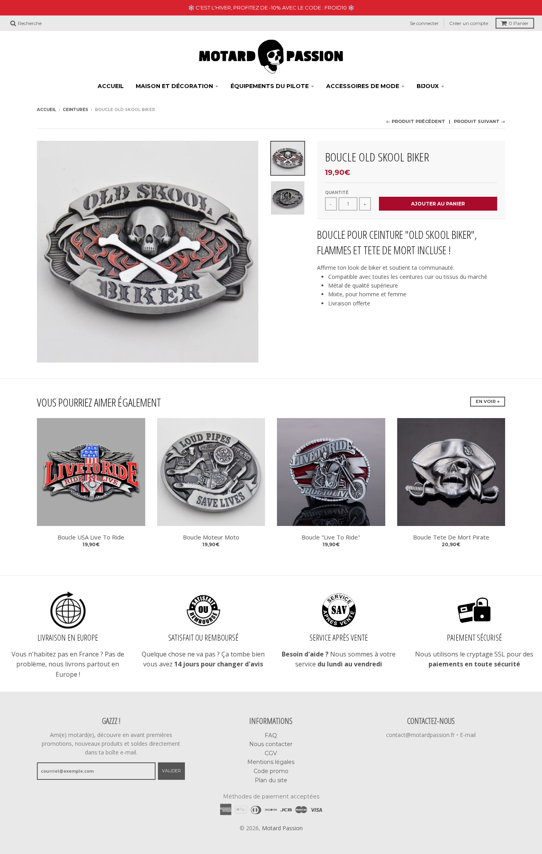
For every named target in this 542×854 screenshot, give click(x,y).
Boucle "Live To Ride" (331, 537)
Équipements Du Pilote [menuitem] (270, 86)
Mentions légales (270, 762)
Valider (171, 770)
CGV (271, 753)
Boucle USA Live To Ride (91, 537)
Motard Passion (282, 828)
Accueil (46, 109)
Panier (519, 23)
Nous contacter (270, 744)
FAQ (271, 735)
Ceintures (75, 109)
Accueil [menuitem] (111, 86)
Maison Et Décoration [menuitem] (174, 86)
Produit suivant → (479, 121)
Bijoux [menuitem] (428, 86)
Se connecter (424, 23)
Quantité (336, 192)
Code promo (271, 771)
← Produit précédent (415, 121)
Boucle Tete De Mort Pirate (451, 537)
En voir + (488, 401)
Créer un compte (468, 23)
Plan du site (271, 780)
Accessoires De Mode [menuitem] (362, 86)
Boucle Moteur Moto (211, 537)
